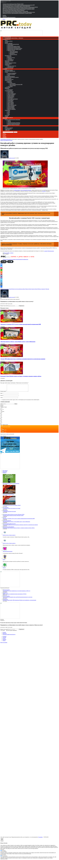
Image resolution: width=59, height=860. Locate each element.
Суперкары (9, 58)
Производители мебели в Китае (13, 46)
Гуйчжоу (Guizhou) (11, 94)
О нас (6, 126)
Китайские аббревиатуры (10, 71)
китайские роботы (21, 288)
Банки (6, 40)
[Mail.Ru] (29, 283)
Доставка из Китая (8, 41)
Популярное (5, 470)
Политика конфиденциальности (9, 17)
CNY (8, 434)
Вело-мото (9, 56)
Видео (8, 112)
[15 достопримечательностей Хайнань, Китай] (9, 504)
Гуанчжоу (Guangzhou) (11, 73)
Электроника (10, 86)
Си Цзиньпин (10, 89)
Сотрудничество (8, 128)
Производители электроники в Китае (14, 48)
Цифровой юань (10, 66)
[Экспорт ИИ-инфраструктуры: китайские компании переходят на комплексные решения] (11, 356)
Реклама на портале (9, 127)
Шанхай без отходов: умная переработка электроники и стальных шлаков (17, 13)
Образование (7, 87)
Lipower (8, 120)
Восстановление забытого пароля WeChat (11, 483)
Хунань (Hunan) (10, 102)
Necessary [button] (2, 849)
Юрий (4, 559)
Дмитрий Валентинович (7, 551)
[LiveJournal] (29, 285)
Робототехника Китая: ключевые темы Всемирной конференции (15, 259)
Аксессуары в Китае (14, 51)
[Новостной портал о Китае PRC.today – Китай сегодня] (16, 29)
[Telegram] (29, 281)
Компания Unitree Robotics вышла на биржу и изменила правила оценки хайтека (19, 8)
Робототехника (13, 85)
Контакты (5, 16)
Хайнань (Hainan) (10, 96)
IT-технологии (12, 83)
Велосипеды (12, 53)
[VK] (29, 275)
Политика (7, 88)
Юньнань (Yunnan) (11, 108)
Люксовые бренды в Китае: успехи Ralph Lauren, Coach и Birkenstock (17, 341)
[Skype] (29, 279)
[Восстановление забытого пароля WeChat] (9, 482)
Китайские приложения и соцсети (12, 77)
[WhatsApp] (29, 270)
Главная (4, 15)
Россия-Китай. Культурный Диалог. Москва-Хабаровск (13, 10)
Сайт (1, 397)
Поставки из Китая (8, 117)
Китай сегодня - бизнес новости (9, 535)
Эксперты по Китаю (9, 67)
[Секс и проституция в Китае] (9, 493)
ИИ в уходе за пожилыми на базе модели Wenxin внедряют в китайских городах (18, 9)
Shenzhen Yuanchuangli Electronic (13, 123)
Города (6, 72)
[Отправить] (29, 286)
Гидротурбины (10, 45)
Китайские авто (8, 55)
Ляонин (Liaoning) (11, 106)
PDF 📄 (10, 261)
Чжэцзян (44, 191)
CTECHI (9, 121)
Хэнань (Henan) (10, 99)
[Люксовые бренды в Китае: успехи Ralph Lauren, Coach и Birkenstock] (11, 339)
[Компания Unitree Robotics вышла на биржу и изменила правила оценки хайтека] (11, 373)
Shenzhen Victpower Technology (13, 124)
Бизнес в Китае (7, 39)
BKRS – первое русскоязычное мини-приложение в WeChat (14, 593)
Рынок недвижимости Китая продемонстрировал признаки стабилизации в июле (19, 12)
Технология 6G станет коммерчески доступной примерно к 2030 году (16, 590)
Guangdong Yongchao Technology (13, 122)
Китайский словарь (9, 70)
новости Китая (35, 288)
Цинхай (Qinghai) (10, 107)
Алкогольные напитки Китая (13, 44)
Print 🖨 (3, 261)
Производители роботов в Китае (13, 47)
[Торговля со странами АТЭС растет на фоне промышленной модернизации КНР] (11, 322)
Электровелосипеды (14, 52)
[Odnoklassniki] (29, 272)
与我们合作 (7, 129)
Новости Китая (7, 36)
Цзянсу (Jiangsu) (10, 103)
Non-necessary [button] (3, 854)
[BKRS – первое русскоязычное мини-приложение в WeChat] (5, 592)
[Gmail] (29, 274)
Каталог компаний (8, 43)
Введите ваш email (4, 305)
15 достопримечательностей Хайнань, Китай (11, 505)
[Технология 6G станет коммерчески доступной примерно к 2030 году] (6, 589)
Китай (10, 288)
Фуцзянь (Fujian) (10, 95)
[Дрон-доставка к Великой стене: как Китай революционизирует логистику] (6, 595)
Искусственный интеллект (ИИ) (16, 84)
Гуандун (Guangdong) (11, 93)
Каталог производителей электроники (12, 119)
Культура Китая (8, 78)
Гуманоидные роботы (4, 288)
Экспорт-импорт (8, 63)
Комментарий (3, 391)
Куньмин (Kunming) (11, 74)
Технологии (9, 82)
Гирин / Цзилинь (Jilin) (11, 105)
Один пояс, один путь (11, 65)
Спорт (8, 111)
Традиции (7, 115)
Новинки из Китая (11, 57)
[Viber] (29, 277)
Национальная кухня (9, 79)
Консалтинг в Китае (9, 60)
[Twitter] (29, 266)
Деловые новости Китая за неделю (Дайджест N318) (13, 3)
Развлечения (7, 110)
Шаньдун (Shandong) (11, 109)
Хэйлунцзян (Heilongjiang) (12, 98)
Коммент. (4, 472)
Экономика (7, 64)
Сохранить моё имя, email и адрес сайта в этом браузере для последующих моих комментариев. (20, 399)
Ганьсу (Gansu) (10, 92)
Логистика (7, 61)
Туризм (6, 116)
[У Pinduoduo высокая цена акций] (5, 510)
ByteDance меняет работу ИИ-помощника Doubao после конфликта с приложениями (19, 600)
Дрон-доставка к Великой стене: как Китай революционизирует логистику (17, 597)
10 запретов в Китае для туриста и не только (11, 508)
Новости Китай (28, 288)
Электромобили (10, 59)
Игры (8, 113)
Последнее (5, 471)
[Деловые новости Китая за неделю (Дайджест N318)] (13, 514)
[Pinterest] (29, 268)
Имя (1, 393)
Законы (6, 42)
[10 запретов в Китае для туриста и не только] (5, 507)
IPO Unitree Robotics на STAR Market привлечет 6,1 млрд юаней (15, 11)
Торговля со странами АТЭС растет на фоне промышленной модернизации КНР (19, 4)
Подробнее (40, 837)
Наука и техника (8, 80)
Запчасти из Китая (13, 54)
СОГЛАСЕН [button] (45, 837)
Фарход (4, 567)
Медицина (9, 81)
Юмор (8, 114)
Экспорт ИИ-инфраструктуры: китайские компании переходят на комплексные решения (20, 7)
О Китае (5, 68)
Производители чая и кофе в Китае (14, 49)
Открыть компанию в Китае (10, 62)
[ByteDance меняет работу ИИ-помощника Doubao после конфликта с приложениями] (5, 599)
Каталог (5, 118)
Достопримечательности (10, 76)
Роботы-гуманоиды (41, 288)
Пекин (8, 75)
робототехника (17, 190)
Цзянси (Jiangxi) (10, 104)
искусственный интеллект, (26, 190)
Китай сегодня (15, 288)
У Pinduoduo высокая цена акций (9, 511)
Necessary (4, 850)
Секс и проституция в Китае (8, 494)
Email (1, 395)
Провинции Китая (8, 90)
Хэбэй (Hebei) (10, 97)
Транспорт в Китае (11, 50)
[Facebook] (29, 264)
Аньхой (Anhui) (10, 91)
